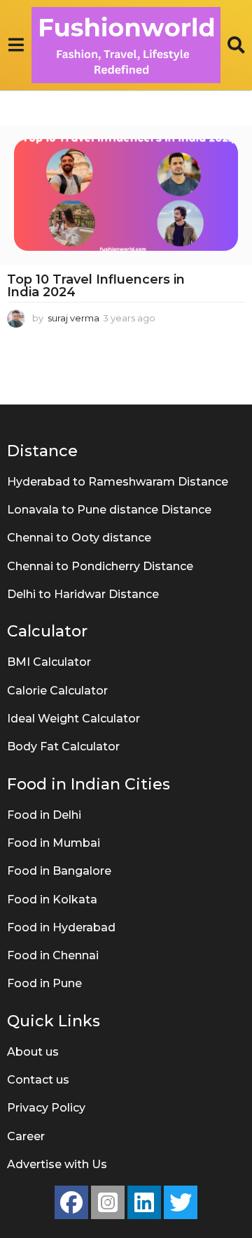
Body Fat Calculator (63, 746)
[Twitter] (180, 1202)
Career (26, 1136)
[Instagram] (108, 1202)
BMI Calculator (49, 662)
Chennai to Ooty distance (79, 537)
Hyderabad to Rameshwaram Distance (117, 481)
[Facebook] (71, 1202)
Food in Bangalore (59, 870)
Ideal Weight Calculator (73, 718)
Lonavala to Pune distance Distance (109, 509)
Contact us (38, 1079)
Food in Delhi (44, 815)
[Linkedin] (144, 1202)
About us (33, 1051)
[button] (15, 45)
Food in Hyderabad (61, 927)
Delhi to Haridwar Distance (83, 594)
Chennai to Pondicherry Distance (100, 566)
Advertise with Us (57, 1164)
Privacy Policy (46, 1107)
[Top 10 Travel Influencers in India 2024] (126, 195)
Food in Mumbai (53, 843)
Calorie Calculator (57, 690)
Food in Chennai (53, 955)
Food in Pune (44, 983)
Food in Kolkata (52, 899)
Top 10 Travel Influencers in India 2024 (96, 286)
